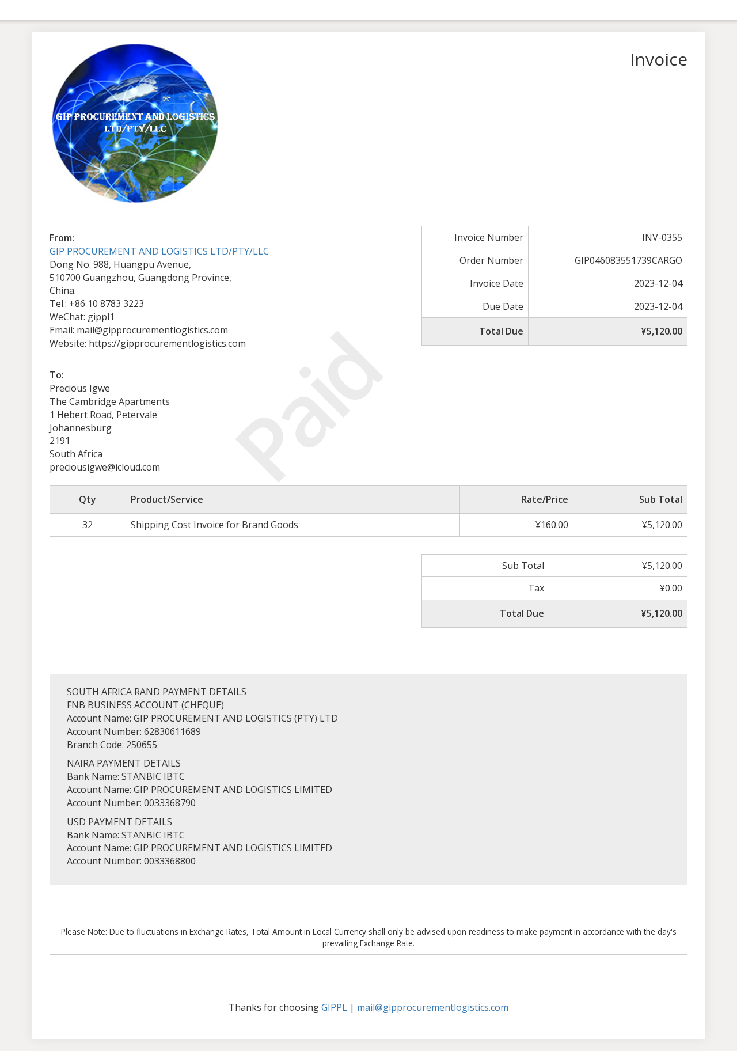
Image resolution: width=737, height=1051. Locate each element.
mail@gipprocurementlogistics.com (432, 1007)
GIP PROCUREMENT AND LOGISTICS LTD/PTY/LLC (159, 251)
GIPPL (334, 1007)
